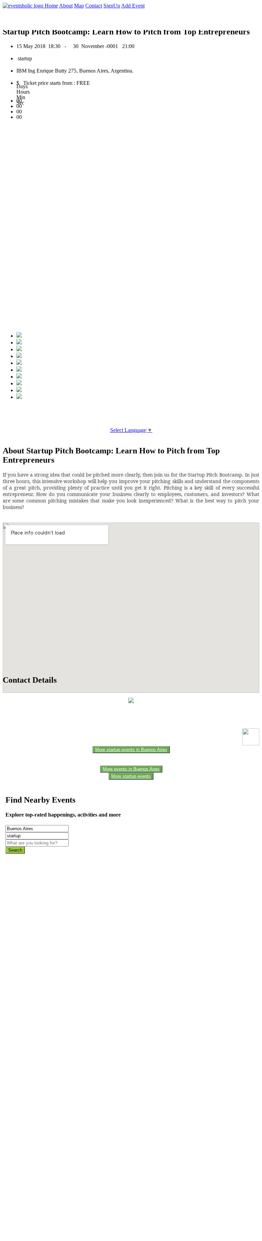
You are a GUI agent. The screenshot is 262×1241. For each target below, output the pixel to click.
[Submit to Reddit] (19, 383)
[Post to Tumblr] (19, 363)
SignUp (111, 6)
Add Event (133, 6)
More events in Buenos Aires (131, 769)
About (66, 6)
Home (51, 6)
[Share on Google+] (19, 349)
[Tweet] (19, 342)
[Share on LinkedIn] (19, 376)
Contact (93, 6)
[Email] (19, 370)
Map (79, 6)
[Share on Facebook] (19, 336)
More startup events (131, 776)
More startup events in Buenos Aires (131, 749)
